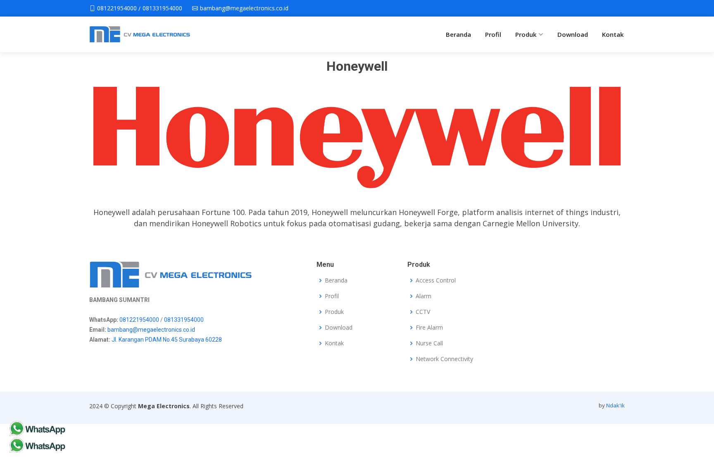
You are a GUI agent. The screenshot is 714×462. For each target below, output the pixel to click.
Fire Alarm (429, 327)
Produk (334, 312)
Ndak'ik (615, 405)
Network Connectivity (444, 359)
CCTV (423, 312)
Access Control (436, 280)
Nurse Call (429, 343)
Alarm (423, 296)
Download (572, 34)
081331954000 (184, 319)
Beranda (458, 34)
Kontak (613, 34)
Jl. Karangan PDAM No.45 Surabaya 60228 (167, 339)
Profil (493, 34)
